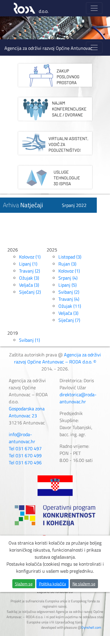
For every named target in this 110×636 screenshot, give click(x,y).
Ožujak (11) (69, 306)
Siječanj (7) (69, 320)
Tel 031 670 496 (25, 462)
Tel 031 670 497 (25, 448)
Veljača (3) (29, 284)
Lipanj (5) (67, 284)
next (93, 28)
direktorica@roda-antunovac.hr (78, 398)
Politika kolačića (52, 584)
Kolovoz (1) (29, 256)
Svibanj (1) (29, 339)
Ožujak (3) (29, 277)
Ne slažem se (83, 584)
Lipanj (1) (28, 263)
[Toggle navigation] (94, 8)
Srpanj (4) (67, 277)
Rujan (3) (67, 263)
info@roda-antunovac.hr (22, 438)
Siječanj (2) (30, 291)
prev (16, 28)
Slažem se (24, 584)
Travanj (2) (29, 270)
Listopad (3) (69, 256)
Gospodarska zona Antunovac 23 (27, 412)
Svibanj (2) (68, 291)
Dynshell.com (91, 627)
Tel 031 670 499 (25, 455)
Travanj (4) (68, 298)
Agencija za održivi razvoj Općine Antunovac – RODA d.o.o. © (57, 358)
